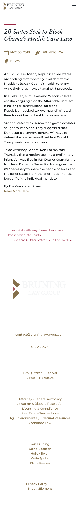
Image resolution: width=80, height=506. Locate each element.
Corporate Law (40, 423)
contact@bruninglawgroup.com (40, 334)
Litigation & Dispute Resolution (40, 403)
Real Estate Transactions (40, 413)
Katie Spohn (40, 458)
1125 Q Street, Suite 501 (40, 373)
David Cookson (40, 449)
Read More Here (16, 191)
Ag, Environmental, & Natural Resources (40, 418)
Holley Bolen (40, 453)
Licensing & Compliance (40, 408)
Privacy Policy (36, 484)
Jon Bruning (40, 444)
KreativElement (40, 488)
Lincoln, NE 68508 (40, 378)
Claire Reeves (40, 463)
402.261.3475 (40, 347)
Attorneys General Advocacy (40, 399)
